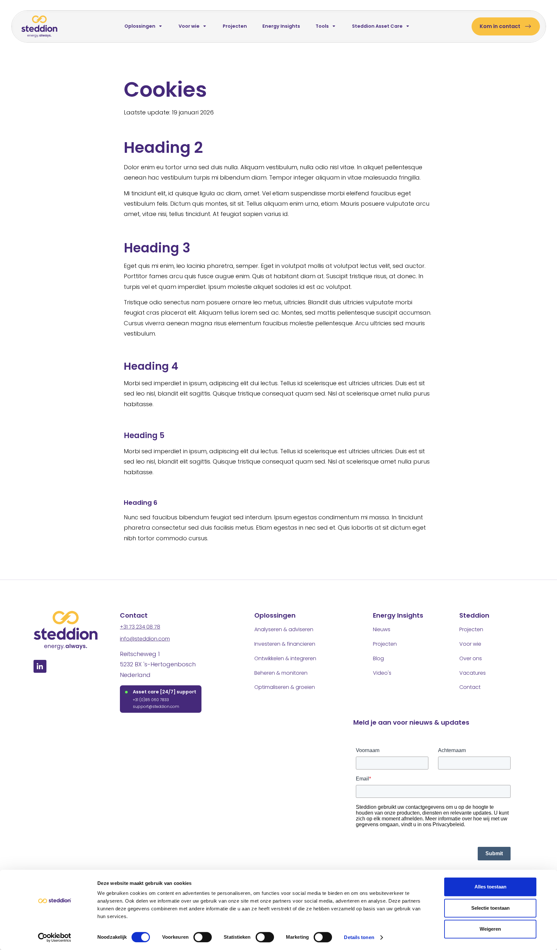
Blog (378, 658)
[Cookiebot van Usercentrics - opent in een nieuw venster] (54, 937)
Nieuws (381, 629)
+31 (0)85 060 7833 (151, 699)
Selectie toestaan (490, 908)
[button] (143, 26)
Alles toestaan (490, 886)
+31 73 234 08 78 (140, 627)
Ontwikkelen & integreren (285, 658)
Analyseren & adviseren (283, 629)
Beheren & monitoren (281, 673)
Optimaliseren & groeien (284, 687)
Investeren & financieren (284, 644)
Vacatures (472, 673)
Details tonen (359, 937)
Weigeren (490, 929)
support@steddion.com (156, 706)
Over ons (470, 658)
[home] (39, 26)
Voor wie (470, 644)
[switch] (202, 937)
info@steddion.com (145, 638)
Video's (382, 673)
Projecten (234, 26)
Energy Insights (281, 26)
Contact (470, 687)
